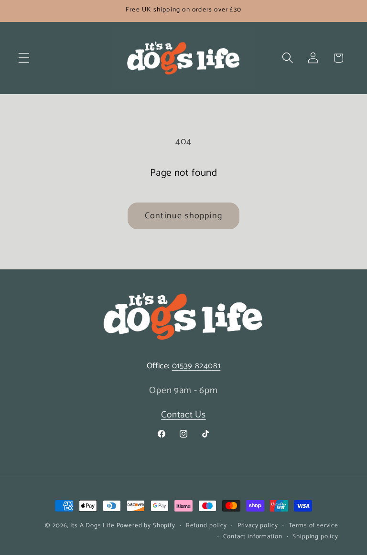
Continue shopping (183, 216)
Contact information (252, 537)
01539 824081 (196, 366)
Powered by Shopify (146, 525)
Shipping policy (315, 537)
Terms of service (313, 526)
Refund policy (206, 526)
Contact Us (183, 414)
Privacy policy (257, 526)
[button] (24, 58)
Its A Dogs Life (92, 525)
